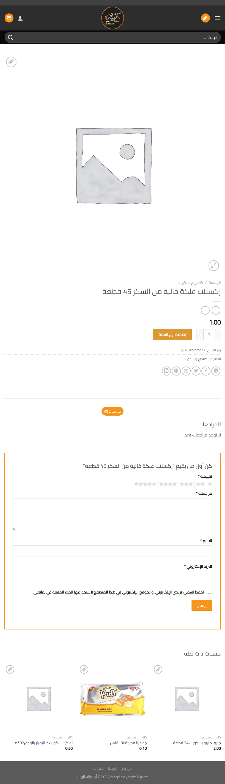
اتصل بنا (98, 768)
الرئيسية (215, 282)
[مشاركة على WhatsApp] (215, 371)
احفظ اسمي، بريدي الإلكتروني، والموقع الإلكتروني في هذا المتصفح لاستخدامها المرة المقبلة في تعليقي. (118, 592)
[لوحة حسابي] (20, 18)
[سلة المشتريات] (9, 18)
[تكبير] (214, 265)
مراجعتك (204, 493)
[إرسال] (10, 37)
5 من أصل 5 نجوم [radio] (146, 484)
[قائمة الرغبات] (205, 18)
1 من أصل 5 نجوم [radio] (210, 484)
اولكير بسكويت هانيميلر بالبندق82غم (44, 743)
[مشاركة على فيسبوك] (205, 371)
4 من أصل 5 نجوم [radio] (168, 484)
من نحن (126, 768)
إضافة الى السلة (173, 334)
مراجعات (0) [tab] (112, 411)
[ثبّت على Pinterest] (176, 371)
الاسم (206, 540)
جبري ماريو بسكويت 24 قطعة (197, 743)
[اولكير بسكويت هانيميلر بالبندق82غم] (38, 698)
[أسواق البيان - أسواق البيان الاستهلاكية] (112, 17)
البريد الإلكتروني (198, 566)
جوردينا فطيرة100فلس (128, 743)
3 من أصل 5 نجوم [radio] (187, 484)
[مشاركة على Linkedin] (166, 371)
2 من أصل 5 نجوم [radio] (201, 484)
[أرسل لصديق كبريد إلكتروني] (186, 371)
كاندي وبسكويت (190, 282)
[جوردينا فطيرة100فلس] (112, 698)
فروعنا (112, 768)
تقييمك (205, 476)
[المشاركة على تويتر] (196, 371)
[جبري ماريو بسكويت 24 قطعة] (186, 698)
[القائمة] (217, 18)
